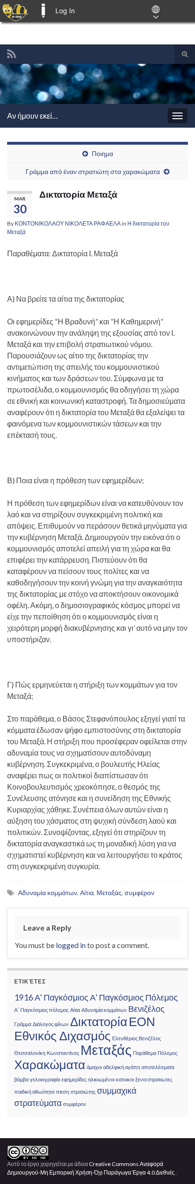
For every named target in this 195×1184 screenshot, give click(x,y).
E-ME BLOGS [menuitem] (43, 11)
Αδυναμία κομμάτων (47, 892)
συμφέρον (139, 892)
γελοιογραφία (45, 1079)
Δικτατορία (98, 1021)
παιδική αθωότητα (34, 1091)
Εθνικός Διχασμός (62, 1035)
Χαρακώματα (49, 1064)
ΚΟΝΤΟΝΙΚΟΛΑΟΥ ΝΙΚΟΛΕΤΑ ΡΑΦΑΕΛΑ (68, 223)
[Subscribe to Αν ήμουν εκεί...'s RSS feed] (11, 52)
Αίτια (87, 892)
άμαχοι (94, 1067)
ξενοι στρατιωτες (153, 1079)
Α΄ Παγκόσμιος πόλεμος (41, 1010)
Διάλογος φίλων (51, 1024)
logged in (71, 944)
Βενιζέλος (146, 1009)
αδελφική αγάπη (121, 1067)
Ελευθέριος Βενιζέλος (136, 1038)
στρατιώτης (83, 1091)
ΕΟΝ (142, 1021)
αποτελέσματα (158, 1067)
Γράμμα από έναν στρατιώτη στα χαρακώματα (93, 171)
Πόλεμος (167, 1053)
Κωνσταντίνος (63, 1053)
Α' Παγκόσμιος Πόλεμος (134, 997)
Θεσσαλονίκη (29, 1053)
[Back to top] (174, 1163)
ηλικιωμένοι (101, 1079)
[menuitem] (15, 11)
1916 (23, 997)
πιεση (62, 1091)
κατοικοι (125, 1079)
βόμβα (21, 1079)
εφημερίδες (74, 1079)
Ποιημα (102, 153)
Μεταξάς (109, 892)
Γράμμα (22, 1024)
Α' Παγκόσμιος (62, 997)
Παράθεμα (144, 1053)
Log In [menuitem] (65, 11)
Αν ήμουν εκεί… (32, 115)
